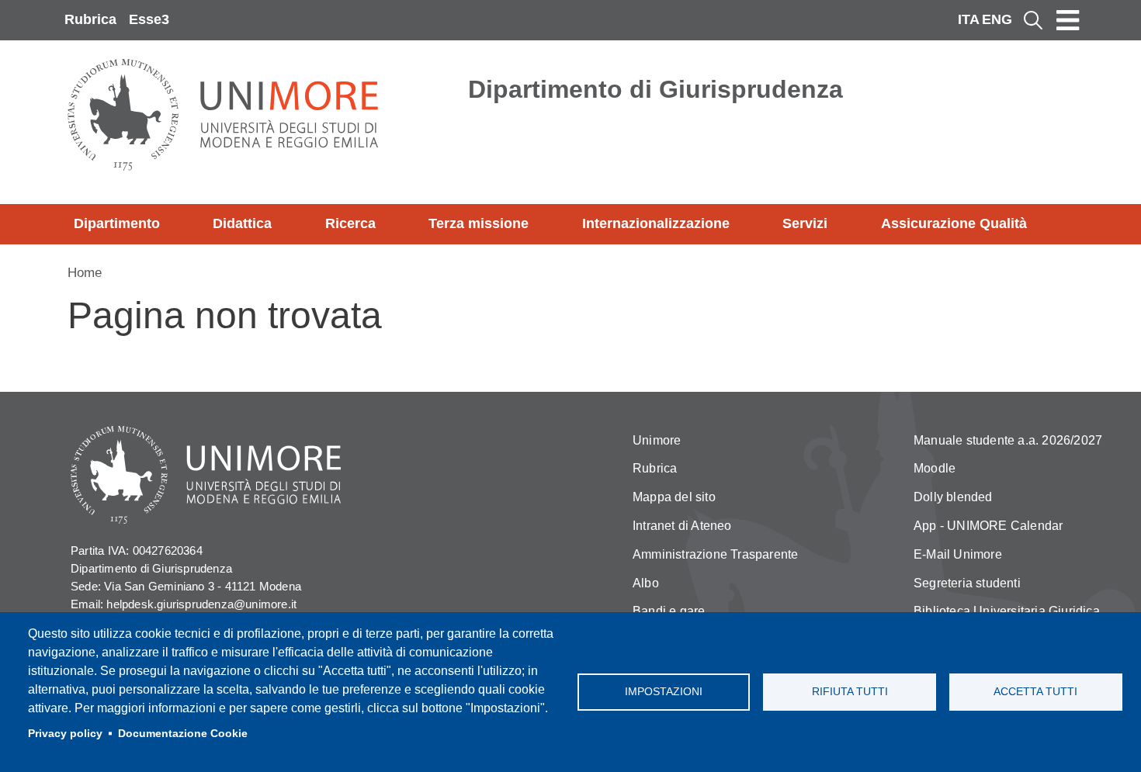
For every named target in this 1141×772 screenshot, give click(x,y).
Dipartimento (117, 223)
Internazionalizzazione (656, 223)
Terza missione (478, 223)
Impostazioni (663, 692)
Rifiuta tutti (850, 692)
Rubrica (90, 19)
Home (85, 272)
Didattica (242, 223)
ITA (969, 19)
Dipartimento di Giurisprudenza (655, 89)
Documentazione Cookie (183, 733)
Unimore (657, 440)
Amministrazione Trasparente (715, 554)
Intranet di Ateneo (682, 525)
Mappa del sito (674, 497)
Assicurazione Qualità (954, 223)
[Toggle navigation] (1068, 20)
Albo (646, 583)
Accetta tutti (1035, 692)
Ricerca (350, 223)
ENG (997, 19)
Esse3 (149, 19)
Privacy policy (65, 733)
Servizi (804, 223)
